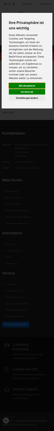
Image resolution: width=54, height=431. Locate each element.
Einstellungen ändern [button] (27, 98)
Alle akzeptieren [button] (27, 85)
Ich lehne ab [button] (27, 92)
